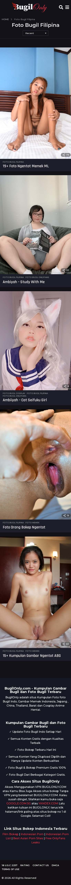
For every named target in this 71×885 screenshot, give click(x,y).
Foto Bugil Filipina (13, 162)
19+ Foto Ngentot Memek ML (26, 166)
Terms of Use (10, 869)
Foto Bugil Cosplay (14, 393)
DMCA (55, 865)
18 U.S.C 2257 (9, 865)
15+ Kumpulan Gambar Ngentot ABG (32, 655)
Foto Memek (32, 523)
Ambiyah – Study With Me (24, 282)
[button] (61, 7)
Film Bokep (10, 834)
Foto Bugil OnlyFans (37, 277)
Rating (25, 865)
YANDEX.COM (48, 803)
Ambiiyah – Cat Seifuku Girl (25, 400)
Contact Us (41, 865)
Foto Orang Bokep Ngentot (24, 527)
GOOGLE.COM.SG (18, 803)
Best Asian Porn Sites (28, 838)
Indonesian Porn (32, 834)
